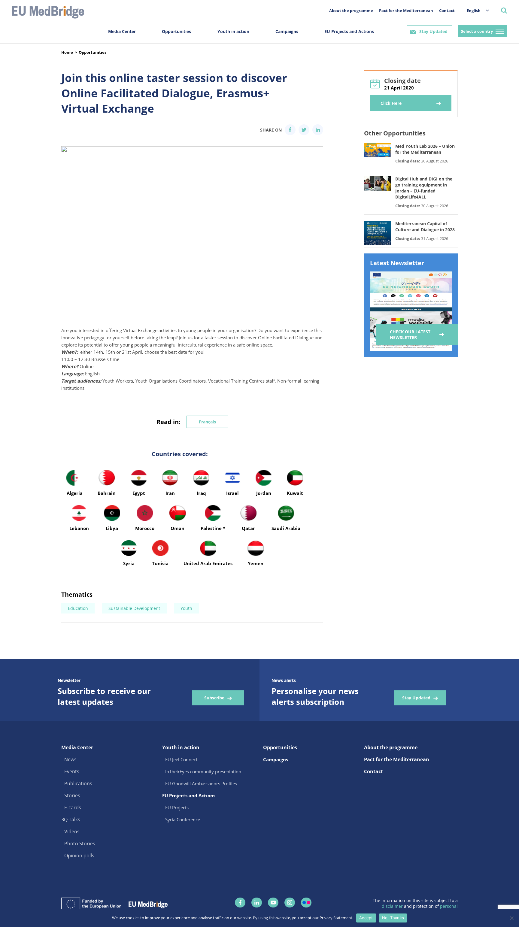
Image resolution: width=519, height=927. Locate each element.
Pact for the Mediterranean (406, 10)
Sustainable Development (134, 608)
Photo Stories (79, 843)
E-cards (72, 807)
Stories (72, 795)
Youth (186, 608)
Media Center (122, 31)
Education (78, 608)
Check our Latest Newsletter (410, 334)
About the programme (351, 10)
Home (67, 52)
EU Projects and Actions (349, 31)
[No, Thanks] (511, 918)
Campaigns (286, 31)
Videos (72, 831)
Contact (447, 10)
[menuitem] (475, 10)
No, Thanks (393, 917)
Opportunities (176, 31)
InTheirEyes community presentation (203, 771)
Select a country (477, 31)
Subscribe (214, 698)
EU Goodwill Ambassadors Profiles (201, 783)
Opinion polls (79, 855)
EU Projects (177, 807)
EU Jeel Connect (181, 759)
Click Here (391, 103)
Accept (366, 917)
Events (71, 771)
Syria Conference (182, 819)
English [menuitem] (474, 10)
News (70, 759)
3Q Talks (70, 819)
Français (207, 422)
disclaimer (393, 906)
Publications (78, 783)
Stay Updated (433, 31)
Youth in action (233, 31)
